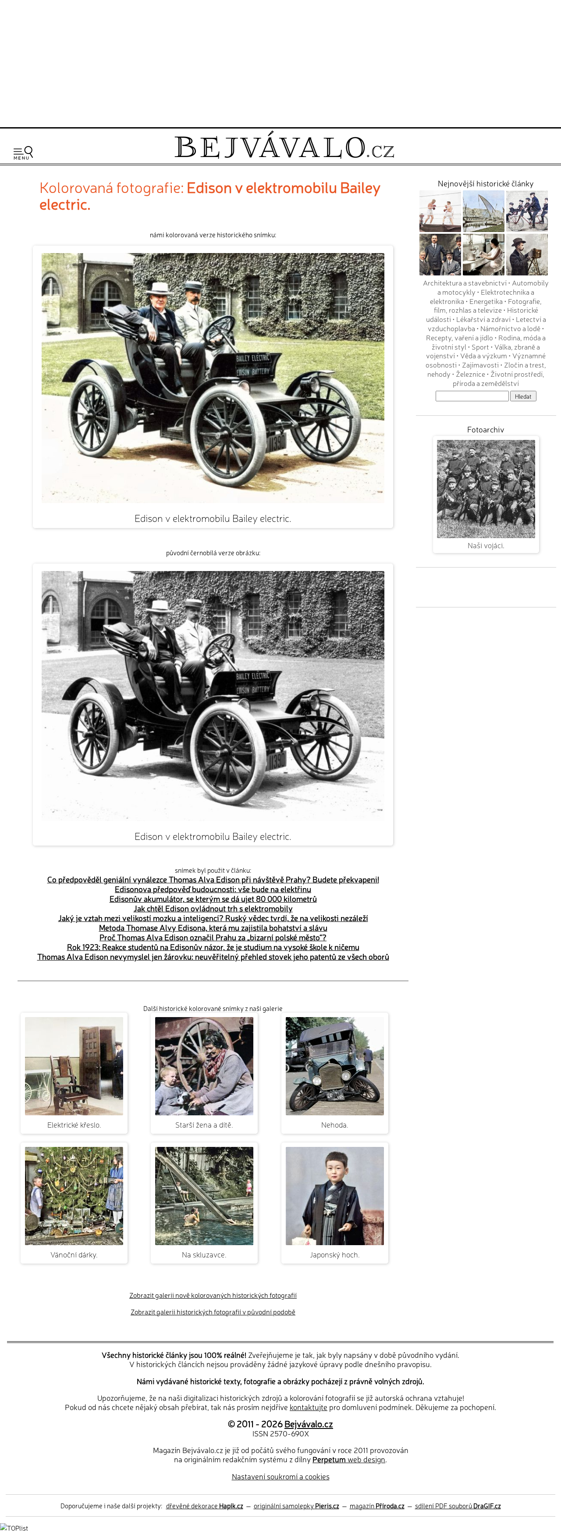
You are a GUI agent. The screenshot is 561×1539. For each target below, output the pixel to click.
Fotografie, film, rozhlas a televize (488, 305)
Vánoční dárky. (74, 1254)
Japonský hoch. (335, 1254)
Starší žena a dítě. (204, 1124)
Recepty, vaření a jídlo (459, 337)
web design (348, 1459)
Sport (480, 346)
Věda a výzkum (483, 355)
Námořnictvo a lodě (510, 328)
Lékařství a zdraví (483, 319)
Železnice (470, 374)
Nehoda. (334, 1124)
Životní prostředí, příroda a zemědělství (498, 378)
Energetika (486, 301)
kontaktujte (308, 1407)
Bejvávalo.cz (308, 1423)
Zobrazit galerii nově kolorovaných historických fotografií (213, 1295)
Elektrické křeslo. (74, 1124)
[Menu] (23, 153)
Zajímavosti (480, 364)
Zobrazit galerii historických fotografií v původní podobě (213, 1311)
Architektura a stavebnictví (465, 282)
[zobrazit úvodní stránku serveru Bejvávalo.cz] (284, 156)
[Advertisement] (280, 62)
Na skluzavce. (204, 1254)
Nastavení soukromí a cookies (281, 1476)
